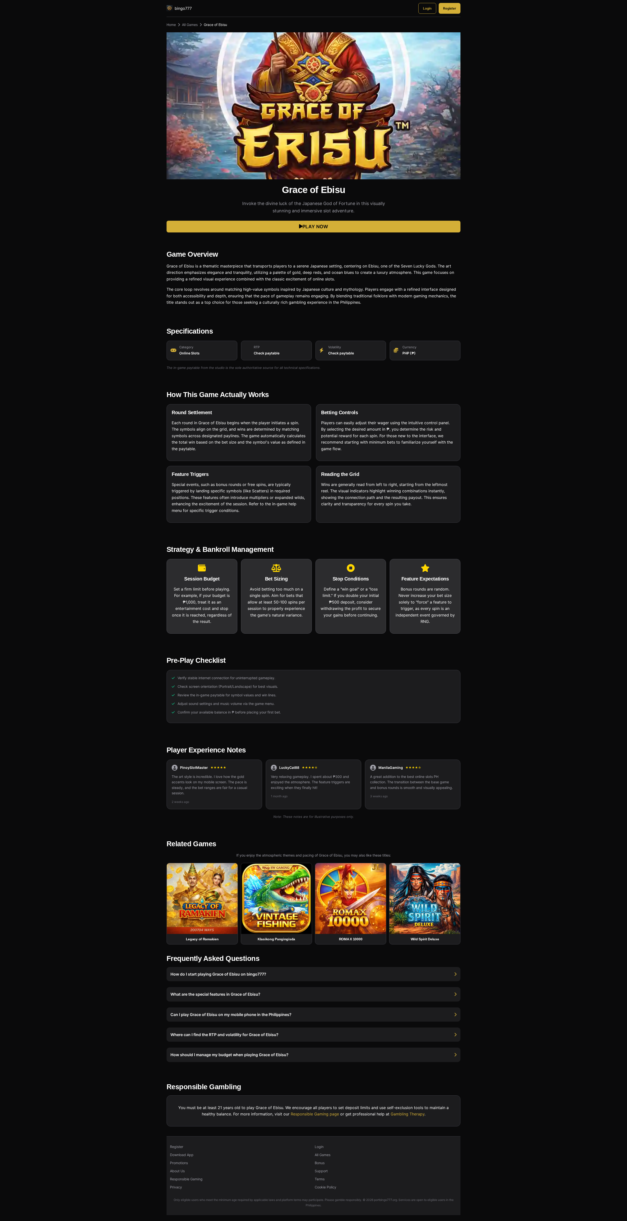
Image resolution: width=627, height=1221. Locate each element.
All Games (190, 25)
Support (321, 1171)
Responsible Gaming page (315, 1114)
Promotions (179, 1163)
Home (171, 25)
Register (449, 8)
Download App (181, 1155)
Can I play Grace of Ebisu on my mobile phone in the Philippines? (230, 1014)
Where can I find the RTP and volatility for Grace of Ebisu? (224, 1034)
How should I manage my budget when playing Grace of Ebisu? (229, 1054)
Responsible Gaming (186, 1179)
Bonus (320, 1163)
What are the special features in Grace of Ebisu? (215, 994)
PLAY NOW (315, 227)
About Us (177, 1171)
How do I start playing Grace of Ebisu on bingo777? (218, 974)
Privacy (176, 1187)
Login (427, 8)
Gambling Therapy (407, 1114)
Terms (320, 1179)
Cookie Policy (325, 1187)
